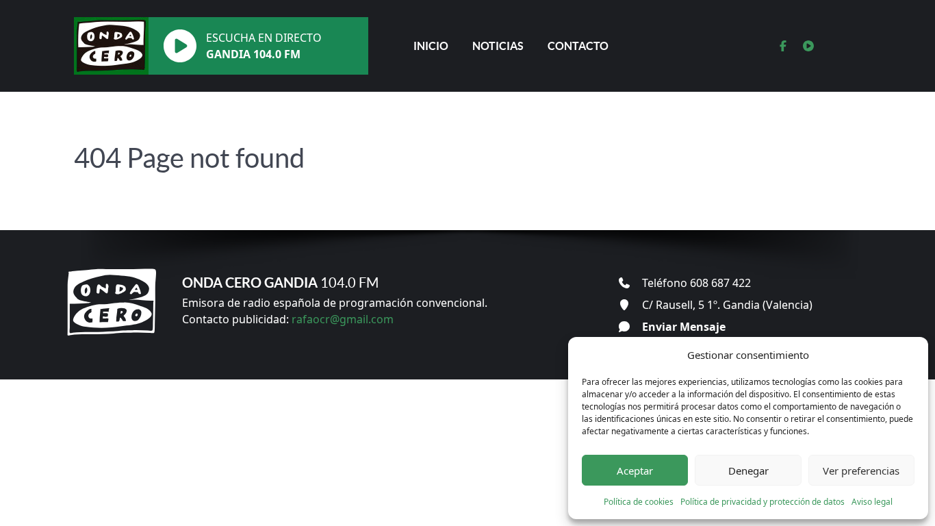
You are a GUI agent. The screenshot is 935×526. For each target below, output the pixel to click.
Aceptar (635, 470)
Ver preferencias (861, 470)
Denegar (748, 470)
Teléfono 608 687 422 (696, 282)
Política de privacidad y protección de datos (762, 502)
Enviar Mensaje (684, 326)
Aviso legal (872, 502)
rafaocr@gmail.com (343, 319)
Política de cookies (639, 502)
